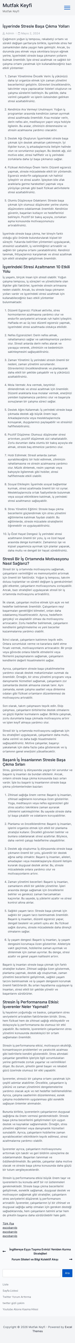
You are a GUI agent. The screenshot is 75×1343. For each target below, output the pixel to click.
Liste (6, 1284)
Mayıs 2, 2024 (30, 33)
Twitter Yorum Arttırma (17, 1296)
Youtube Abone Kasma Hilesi (20, 1309)
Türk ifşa (8, 1223)
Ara (67, 1273)
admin (10, 33)
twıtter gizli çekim (13, 1303)
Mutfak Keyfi (17, 5)
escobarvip (10, 1227)
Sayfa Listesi (10, 1290)
